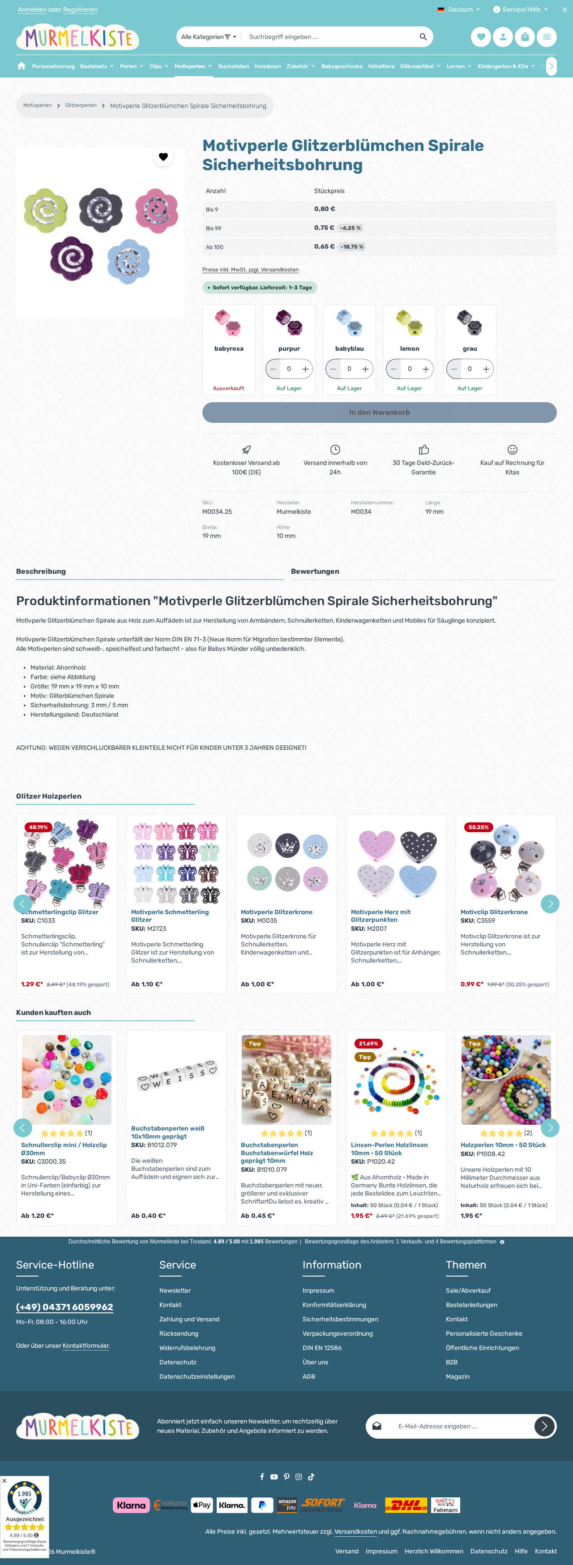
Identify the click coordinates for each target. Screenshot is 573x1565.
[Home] (21, 66)
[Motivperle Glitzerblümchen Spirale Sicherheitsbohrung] (100, 232)
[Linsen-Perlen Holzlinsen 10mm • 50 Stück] (396, 1080)
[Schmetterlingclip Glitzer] (66, 863)
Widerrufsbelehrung (187, 1348)
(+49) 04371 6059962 (64, 1307)
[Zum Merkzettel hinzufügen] (164, 156)
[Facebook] (262, 1476)
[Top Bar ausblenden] (564, 9)
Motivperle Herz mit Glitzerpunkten (381, 916)
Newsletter (175, 1290)
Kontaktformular (86, 1346)
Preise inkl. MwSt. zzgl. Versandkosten (250, 270)
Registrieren (80, 9)
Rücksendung (178, 1333)
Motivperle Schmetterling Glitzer (170, 916)
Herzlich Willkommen (434, 1551)
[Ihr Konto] (503, 37)
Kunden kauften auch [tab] (53, 1012)
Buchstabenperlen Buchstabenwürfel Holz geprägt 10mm (277, 1153)
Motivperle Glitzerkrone (276, 912)
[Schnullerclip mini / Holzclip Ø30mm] (66, 1080)
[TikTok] (311, 1476)
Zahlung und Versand (189, 1319)
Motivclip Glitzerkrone (494, 912)
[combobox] (327, 36)
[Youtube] (274, 1476)
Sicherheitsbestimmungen (340, 1319)
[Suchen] (423, 36)
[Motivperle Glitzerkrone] (286, 863)
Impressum (318, 1290)
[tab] (150, 572)
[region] (100, 232)
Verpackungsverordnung (338, 1333)
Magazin (458, 1376)
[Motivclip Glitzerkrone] (506, 863)
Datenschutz (178, 1362)
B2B (452, 1362)
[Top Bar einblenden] (547, 37)
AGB (309, 1376)
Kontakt (170, 1305)
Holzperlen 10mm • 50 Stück (503, 1145)
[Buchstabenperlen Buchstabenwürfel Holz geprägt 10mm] (286, 1080)
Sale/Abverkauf (468, 1290)
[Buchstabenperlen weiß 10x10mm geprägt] (176, 1080)
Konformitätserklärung (334, 1305)
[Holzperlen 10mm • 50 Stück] (506, 1080)
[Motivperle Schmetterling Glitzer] (176, 863)
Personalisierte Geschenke (484, 1333)
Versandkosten (355, 1531)
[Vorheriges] (22, 903)
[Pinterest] (287, 1476)
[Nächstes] (551, 66)
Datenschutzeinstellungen (197, 1376)
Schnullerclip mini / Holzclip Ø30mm (64, 1149)
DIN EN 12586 (322, 1348)
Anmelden (32, 9)
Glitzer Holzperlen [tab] (48, 796)
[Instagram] (299, 1476)
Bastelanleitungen (471, 1305)
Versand (347, 1551)
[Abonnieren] (545, 1426)
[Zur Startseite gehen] (77, 36)
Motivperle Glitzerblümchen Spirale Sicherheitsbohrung (188, 106)
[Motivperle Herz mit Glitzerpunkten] (396, 863)
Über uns (315, 1362)
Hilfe (521, 1551)
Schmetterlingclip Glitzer (59, 912)
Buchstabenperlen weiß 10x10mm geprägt (168, 1132)
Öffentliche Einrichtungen (482, 1348)
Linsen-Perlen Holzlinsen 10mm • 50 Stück (389, 1149)
